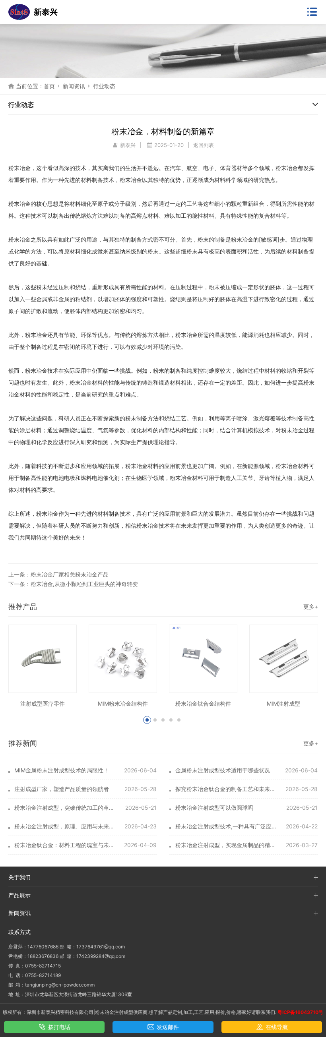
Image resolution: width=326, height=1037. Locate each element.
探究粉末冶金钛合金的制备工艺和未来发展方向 (226, 788)
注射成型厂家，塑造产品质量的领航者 (61, 788)
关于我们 (19, 877)
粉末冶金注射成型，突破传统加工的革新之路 (65, 807)
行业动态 (104, 86)
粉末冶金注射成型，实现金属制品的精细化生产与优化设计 (226, 845)
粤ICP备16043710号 (300, 1012)
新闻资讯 (74, 86)
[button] (147, 720)
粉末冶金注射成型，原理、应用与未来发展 (65, 826)
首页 (49, 86)
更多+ (310, 606)
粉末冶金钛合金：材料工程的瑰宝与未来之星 (65, 845)
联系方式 (19, 932)
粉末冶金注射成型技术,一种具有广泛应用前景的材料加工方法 (226, 826)
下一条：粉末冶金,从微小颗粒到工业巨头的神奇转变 (73, 583)
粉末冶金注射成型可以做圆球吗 (214, 807)
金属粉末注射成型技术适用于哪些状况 (222, 770)
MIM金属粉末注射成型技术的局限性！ (61, 770)
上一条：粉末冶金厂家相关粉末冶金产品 (58, 574)
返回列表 (203, 145)
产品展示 (19, 895)
